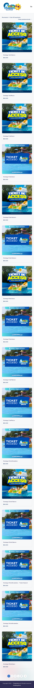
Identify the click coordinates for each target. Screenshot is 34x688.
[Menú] (31, 6)
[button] (25, 676)
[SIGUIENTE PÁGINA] (25, 676)
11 (21, 676)
